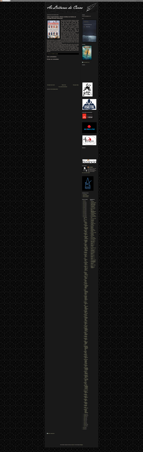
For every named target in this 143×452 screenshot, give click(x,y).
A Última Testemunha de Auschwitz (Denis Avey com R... (86, 268)
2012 (84, 215)
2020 (84, 204)
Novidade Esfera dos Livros (86, 357)
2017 (84, 208)
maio (85, 420)
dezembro (85, 217)
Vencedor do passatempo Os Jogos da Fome (86, 369)
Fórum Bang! (93, 237)
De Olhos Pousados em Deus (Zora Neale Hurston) (86, 318)
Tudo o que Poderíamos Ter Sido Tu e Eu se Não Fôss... (86, 387)
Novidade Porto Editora (85, 352)
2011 (84, 216)
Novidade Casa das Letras (86, 225)
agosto (85, 416)
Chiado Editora (93, 215)
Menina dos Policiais (92, 245)
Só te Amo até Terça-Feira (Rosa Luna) (86, 380)
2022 (84, 202)
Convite (85, 289)
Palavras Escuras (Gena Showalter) (86, 273)
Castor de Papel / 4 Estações (93, 214)
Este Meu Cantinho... (92, 234)
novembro (85, 219)
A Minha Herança (93, 202)
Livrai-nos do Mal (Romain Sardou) (86, 277)
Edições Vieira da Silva (93, 231)
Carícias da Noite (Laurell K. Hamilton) (86, 372)
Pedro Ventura (93, 251)
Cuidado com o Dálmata (93, 224)
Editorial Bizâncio (92, 227)
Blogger (81, 444)
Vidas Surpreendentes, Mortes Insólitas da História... (86, 307)
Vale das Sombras (85, 196)
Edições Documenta (92, 229)
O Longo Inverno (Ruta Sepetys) (85, 245)
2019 (84, 206)
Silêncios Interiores (86, 195)
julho (85, 418)
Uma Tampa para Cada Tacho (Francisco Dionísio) (86, 249)
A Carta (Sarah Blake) (85, 280)
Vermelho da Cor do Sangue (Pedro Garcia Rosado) (86, 361)
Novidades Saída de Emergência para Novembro (86, 329)
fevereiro (85, 424)
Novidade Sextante (85, 336)
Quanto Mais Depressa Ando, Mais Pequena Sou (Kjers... (86, 348)
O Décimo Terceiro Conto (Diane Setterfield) (86, 411)
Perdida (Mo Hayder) (86, 326)
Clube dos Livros (93, 218)
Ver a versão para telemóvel (63, 86)
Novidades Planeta (85, 405)
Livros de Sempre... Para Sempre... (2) (86, 256)
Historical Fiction (93, 238)
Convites (85, 301)
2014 (84, 212)
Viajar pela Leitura (92, 263)
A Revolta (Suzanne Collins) (86, 403)
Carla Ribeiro (91, 167)
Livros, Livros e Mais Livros (93, 241)
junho (85, 419)
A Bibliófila (92, 201)
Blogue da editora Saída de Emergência (93, 211)
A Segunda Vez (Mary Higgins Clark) (86, 241)
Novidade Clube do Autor (85, 234)
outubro (85, 414)
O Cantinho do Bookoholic (93, 250)
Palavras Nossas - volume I (85, 222)
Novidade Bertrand (85, 252)
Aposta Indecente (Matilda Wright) (86, 342)
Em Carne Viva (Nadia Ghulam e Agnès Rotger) (86, 286)
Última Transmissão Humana (93, 267)
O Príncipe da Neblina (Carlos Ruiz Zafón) (86, 237)
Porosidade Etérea (92, 253)
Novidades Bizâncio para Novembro (86, 312)
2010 (84, 427)
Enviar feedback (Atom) (54, 89)
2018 (84, 207)
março (85, 423)
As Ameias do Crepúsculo (93, 206)
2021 (84, 203)
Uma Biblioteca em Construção (93, 261)
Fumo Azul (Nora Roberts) (85, 231)
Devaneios (92, 225)
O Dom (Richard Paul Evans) (85, 259)
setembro (85, 415)
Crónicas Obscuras (92, 222)
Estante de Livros (93, 232)
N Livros (92, 246)
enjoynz (73, 444)
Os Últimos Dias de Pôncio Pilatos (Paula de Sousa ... (86, 298)
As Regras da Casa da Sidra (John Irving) (86, 376)
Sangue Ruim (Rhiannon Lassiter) (86, 228)
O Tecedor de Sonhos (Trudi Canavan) (86, 263)
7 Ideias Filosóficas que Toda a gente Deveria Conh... (86, 292)
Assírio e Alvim (93, 207)
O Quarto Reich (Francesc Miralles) (86, 333)
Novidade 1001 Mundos (85, 383)
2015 (84, 211)
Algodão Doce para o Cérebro (93, 204)
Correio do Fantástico (92, 220)
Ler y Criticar (93, 239)
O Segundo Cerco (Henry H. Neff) (86, 323)
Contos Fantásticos (86, 407)
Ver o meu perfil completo (86, 172)
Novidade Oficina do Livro (86, 303)
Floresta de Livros (92, 236)
